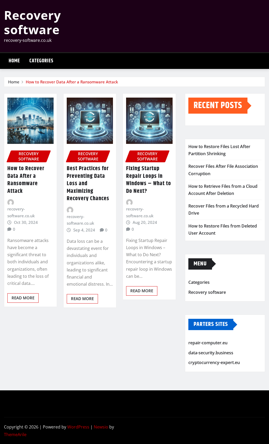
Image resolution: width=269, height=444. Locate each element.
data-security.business (210, 353)
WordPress (78, 427)
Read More (23, 297)
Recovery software (32, 22)
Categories (41, 61)
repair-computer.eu (207, 343)
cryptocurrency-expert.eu (214, 362)
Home (14, 61)
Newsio (101, 427)
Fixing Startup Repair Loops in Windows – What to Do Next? (148, 180)
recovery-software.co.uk (21, 212)
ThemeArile (15, 434)
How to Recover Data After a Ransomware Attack (72, 81)
